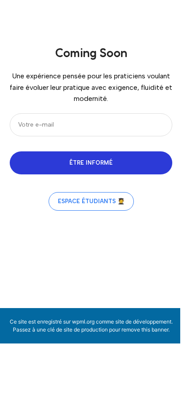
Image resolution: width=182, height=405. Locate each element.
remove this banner (144, 329)
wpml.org (83, 321)
